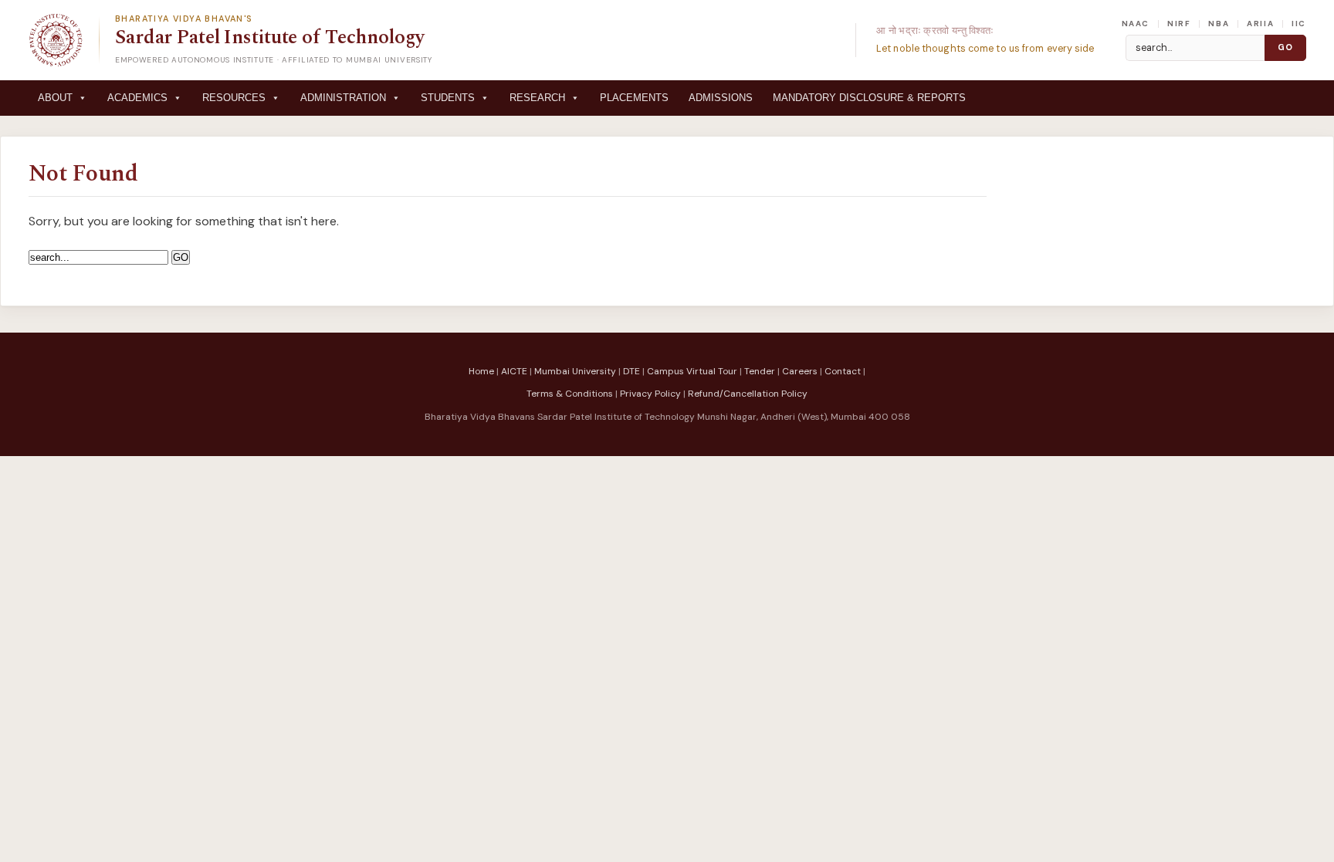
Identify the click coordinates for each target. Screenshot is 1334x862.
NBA (1218, 24)
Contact (842, 371)
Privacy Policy (650, 393)
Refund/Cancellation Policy (748, 393)
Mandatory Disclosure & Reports (869, 98)
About (55, 98)
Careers (800, 371)
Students (448, 98)
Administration (343, 98)
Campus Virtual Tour (692, 371)
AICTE (514, 371)
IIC (1299, 24)
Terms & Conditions (569, 393)
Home (481, 371)
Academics (137, 98)
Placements (634, 98)
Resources (234, 98)
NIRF (1178, 24)
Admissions (721, 98)
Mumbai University (575, 371)
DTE (631, 371)
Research (537, 98)
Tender (759, 371)
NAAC (1135, 24)
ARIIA (1260, 24)
